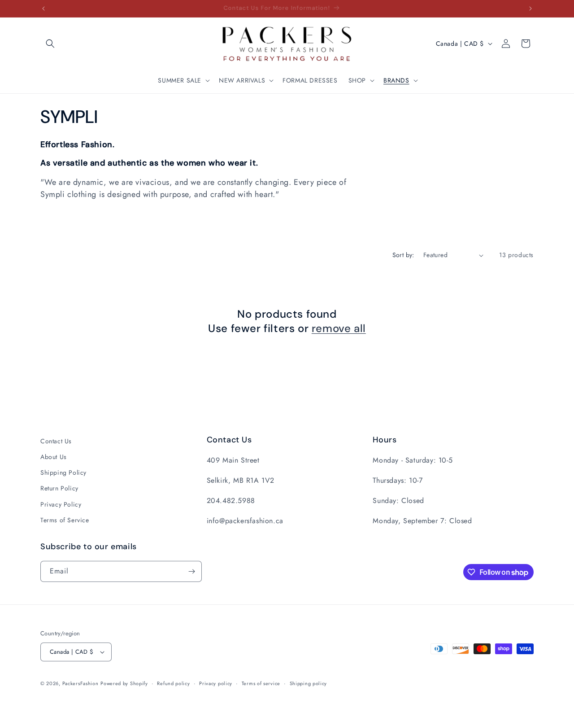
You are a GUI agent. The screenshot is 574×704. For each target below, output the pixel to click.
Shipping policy (308, 683)
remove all (339, 328)
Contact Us (56, 441)
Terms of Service (64, 520)
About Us (53, 456)
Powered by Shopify (124, 683)
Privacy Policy (60, 504)
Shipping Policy (63, 472)
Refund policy (173, 683)
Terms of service (261, 683)
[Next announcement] (530, 8)
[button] (50, 43)
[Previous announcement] (43, 8)
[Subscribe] (191, 571)
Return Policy (59, 488)
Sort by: (403, 254)
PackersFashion (80, 683)
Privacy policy (215, 683)
